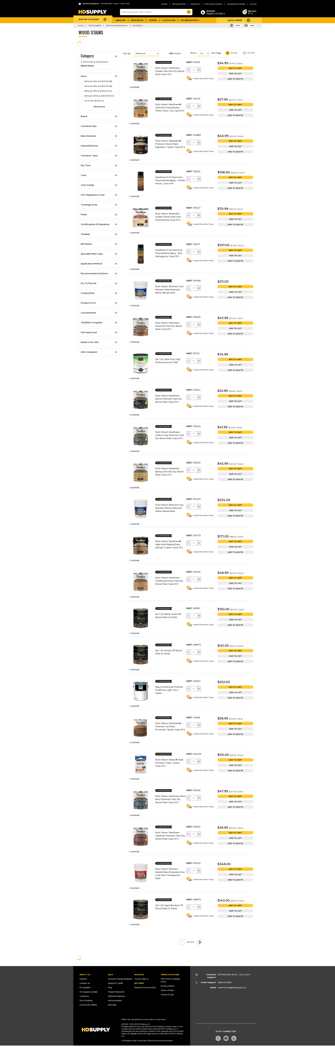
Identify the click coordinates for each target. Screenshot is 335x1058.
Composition (88, 293)
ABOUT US (85, 974)
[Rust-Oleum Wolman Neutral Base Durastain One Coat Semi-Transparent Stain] (140, 873)
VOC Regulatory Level (93, 195)
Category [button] (87, 56)
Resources (137, 20)
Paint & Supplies (95, 25)
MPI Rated (86, 244)
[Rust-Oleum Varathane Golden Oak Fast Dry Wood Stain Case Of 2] (140, 72)
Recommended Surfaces (94, 273)
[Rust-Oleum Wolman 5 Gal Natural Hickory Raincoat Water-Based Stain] (140, 509)
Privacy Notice (167, 986)
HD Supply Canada (88, 992)
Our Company (86, 1000)
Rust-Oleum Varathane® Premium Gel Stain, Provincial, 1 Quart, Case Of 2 (170, 726)
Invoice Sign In (141, 979)
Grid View (251, 53)
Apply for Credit (115, 983)
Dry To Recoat (88, 283)
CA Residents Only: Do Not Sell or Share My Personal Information (147, 1041)
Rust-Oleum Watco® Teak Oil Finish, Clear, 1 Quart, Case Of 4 (169, 763)
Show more (99, 106)
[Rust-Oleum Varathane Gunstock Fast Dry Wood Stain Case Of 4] (140, 327)
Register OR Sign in (215, 13)
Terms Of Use (167, 994)
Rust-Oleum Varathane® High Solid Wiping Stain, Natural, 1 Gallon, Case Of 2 (169, 544)
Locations (84, 996)
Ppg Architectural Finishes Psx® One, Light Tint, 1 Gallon (169, 690)
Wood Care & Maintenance (116, 25)
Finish (84, 214)
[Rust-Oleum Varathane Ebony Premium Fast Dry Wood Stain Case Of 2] (140, 400)
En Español (85, 987)
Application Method (91, 263)
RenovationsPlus (179, 4)
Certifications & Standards (95, 224)
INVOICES (139, 974)
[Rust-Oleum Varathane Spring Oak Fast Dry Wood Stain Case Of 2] (140, 473)
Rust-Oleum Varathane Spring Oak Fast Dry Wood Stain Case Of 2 (169, 471)
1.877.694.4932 (224, 974)
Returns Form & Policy (145, 987)
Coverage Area (89, 205)
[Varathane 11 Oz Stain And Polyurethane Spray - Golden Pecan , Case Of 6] (140, 182)
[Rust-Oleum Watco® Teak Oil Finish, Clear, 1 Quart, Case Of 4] (140, 764)
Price (83, 76)
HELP (110, 974)
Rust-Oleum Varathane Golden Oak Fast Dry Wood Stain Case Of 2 (169, 71)
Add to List (235, 74)
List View (233, 53)
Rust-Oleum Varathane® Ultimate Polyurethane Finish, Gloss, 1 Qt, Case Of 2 (169, 107)
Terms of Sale (167, 990)
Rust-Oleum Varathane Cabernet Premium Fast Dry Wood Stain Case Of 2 (170, 835)
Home (81, 25)
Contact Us (85, 983)
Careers (83, 979)
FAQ (110, 987)
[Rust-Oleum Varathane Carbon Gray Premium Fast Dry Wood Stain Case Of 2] (140, 436)
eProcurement (115, 1000)
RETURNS (139, 983)
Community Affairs (88, 1005)
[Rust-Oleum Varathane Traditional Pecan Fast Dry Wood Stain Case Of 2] (140, 582)
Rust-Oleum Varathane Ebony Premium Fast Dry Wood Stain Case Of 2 (168, 398)
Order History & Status (213, 4)
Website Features (116, 996)
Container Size (89, 126)
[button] (188, 11)
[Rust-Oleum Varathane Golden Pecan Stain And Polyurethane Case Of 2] (140, 218)
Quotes (164, 4)
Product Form (88, 303)
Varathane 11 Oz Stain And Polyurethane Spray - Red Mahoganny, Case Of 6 (168, 253)
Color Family (87, 185)
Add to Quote (235, 79)
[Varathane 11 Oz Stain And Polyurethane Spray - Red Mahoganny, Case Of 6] (140, 254)
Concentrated (88, 313)
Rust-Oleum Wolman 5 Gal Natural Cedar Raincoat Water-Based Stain (169, 289)
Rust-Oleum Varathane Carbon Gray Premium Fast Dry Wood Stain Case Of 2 (169, 435)
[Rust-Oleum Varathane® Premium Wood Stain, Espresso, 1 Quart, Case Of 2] (140, 145)
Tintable (85, 234)
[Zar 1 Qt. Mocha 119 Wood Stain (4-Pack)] (140, 655)
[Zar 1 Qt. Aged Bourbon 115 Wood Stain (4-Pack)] (140, 910)
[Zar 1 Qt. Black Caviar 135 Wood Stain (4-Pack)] (140, 618)
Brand (84, 116)
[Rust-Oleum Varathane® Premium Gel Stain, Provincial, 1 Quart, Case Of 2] (140, 728)
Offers (153, 20)
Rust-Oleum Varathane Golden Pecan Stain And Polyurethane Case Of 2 (168, 216)
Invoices (253, 4)
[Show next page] (200, 942)
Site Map (112, 1005)
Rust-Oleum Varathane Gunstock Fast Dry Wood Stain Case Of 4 (168, 326)
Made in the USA (90, 342)
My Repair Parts (190, 20)
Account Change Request (120, 979)
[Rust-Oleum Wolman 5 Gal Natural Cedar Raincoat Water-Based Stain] (140, 291)
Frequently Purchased (236, 4)
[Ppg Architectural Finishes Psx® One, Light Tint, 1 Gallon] (140, 691)
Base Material (88, 136)
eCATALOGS (169, 20)
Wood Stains (138, 25)
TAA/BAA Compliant (91, 322)
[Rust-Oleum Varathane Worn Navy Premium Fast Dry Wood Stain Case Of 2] (140, 800)
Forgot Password (116, 992)
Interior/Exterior (89, 146)
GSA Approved (89, 332)
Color (84, 175)
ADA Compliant (89, 352)
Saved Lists (195, 4)
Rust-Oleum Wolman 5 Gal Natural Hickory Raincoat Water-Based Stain (169, 508)
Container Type (89, 155)
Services (120, 20)
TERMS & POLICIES (170, 974)
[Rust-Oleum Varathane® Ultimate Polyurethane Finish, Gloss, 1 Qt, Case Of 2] (140, 109)
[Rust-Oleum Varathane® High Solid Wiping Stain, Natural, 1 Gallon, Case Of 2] (140, 546)
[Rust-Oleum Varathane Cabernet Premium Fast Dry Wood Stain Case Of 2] (140, 837)
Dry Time (86, 165)
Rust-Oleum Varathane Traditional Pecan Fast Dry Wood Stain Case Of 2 (169, 580)
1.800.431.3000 (225, 982)
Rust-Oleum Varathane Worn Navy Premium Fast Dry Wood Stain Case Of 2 (170, 799)
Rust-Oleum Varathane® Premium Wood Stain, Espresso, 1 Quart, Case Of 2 (170, 144)
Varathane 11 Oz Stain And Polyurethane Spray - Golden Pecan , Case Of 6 (170, 180)
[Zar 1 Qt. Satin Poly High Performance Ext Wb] (140, 364)
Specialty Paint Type (92, 254)
